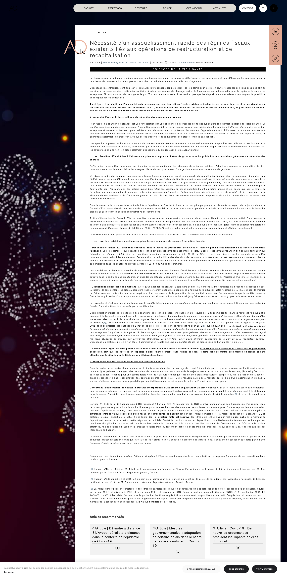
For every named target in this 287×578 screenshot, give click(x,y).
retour (102, 32)
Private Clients (128, 62)
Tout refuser (236, 569)
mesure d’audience (138, 567)
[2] (204, 326)
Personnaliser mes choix (201, 569)
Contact (247, 8)
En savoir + (10, 572)
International (193, 8)
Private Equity (111, 62)
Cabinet (89, 8)
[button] (275, 58)
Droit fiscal (143, 62)
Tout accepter (264, 569)
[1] (104, 322)
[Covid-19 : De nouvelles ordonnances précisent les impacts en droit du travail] (237, 547)
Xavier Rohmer (187, 62)
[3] (235, 394)
